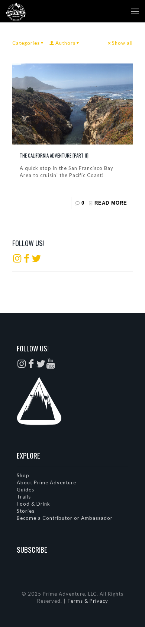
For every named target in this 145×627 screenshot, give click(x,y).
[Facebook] (27, 260)
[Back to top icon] (130, 612)
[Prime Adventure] (16, 11)
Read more (110, 203)
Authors (65, 43)
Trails (24, 497)
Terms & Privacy (87, 601)
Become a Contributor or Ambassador (65, 518)
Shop (23, 475)
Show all (122, 43)
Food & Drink (33, 504)
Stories (26, 511)
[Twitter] (36, 260)
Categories (26, 43)
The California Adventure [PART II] (54, 155)
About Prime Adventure (46, 482)
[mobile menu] (135, 11)
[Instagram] (17, 260)
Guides (25, 490)
